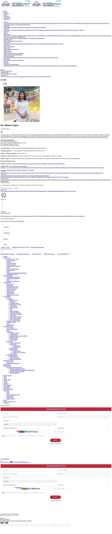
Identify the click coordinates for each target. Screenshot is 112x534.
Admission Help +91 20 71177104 (20, 247)
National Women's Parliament (79, 179)
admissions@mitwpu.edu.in (37, 247)
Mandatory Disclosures (8, 191)
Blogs (5, 400)
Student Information (40, 38)
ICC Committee (30, 170)
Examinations (7, 34)
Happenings (6, 390)
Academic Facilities (8, 43)
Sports (5, 15)
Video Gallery (39, 76)
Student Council (7, 52)
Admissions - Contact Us (78, 30)
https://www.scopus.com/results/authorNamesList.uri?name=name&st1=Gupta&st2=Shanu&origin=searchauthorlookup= (36, 163)
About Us (6, 22)
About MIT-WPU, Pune (9, 23)
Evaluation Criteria (22, 35)
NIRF (66, 23)
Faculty (5, 11)
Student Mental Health (16, 54)
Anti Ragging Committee (20, 170)
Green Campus (26, 24)
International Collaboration (17, 60)
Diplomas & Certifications (39, 27)
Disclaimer (44, 191)
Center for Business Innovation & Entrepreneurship (40, 65)
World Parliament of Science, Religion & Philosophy (46, 179)
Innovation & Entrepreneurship (11, 64)
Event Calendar (7, 41)
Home (5, 83)
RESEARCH (7, 364)
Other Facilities (59, 43)
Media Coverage (47, 76)
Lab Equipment (17, 43)
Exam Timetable (49, 35)
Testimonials (4, 170)
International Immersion (27, 57)
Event (8, 393)
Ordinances (14, 35)
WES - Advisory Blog (9, 37)
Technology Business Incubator (69, 65)
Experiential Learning (9, 56)
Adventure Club (14, 49)
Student (11, 73)
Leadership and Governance (55, 23)
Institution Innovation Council (11, 65)
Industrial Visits (54, 57)
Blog (2, 191)
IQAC (63, 23)
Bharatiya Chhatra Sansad (65, 179)
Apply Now (6, 19)
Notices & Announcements (21, 76)
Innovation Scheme (23, 65)
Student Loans (60, 30)
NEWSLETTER (5, 72)
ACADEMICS (7, 296)
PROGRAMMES (8, 275)
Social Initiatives (85, 23)
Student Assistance (64, 35)
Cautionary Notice (19, 191)
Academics (6, 31)
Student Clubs (7, 48)
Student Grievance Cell (32, 35)
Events (13, 76)
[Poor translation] (6, 523)
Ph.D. (31, 27)
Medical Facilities (43, 43)
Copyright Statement (52, 191)
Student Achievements (9, 46)
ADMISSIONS (7, 282)
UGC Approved (19, 24)
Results (55, 35)
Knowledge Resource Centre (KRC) (30, 43)
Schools (5, 33)
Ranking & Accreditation (74, 23)
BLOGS (3, 69)
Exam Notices (41, 35)
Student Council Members (18, 53)
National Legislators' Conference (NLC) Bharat (12, 179)
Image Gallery (32, 76)
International (7, 59)
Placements (6, 14)
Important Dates (53, 30)
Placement (6, 383)
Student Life (7, 45)
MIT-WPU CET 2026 (34, 30)
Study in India (7, 60)
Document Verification (74, 35)
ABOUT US (7, 258)
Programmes (7, 26)
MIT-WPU (21, 221)
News (10, 76)
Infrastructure (7, 42)
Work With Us (7, 18)
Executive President (33, 23)
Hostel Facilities (68, 30)
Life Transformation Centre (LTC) (42, 57)
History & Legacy (20, 23)
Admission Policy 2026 (22, 30)
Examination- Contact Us (87, 35)
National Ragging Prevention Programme (99, 23)
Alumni (5, 12)
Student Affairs (7, 54)
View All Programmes (62, 254)
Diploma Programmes (49, 254)
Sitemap (39, 191)
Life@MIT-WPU (8, 39)
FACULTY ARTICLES (6, 71)
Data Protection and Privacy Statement (66, 191)
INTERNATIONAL (9, 360)
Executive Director (43, 23)
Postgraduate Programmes (23, 27)
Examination (7, 16)
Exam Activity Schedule (105, 35)
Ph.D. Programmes (31, 175)
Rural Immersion (8, 57)
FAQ (58, 35)
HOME (5, 256)
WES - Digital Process (20, 37)
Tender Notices (33, 191)
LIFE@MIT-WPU (8, 326)
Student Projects (7, 50)
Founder (27, 23)
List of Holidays (31, 38)
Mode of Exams (7, 35)
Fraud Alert (26, 191)
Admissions (6, 28)
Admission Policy (7, 216)
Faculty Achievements (16, 41)
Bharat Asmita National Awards (94, 179)
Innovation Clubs (57, 65)
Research (6, 61)
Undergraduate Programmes (10, 27)
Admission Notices (44, 30)
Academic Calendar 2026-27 (11, 38)
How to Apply (7, 30)
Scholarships (14, 30)
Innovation (6, 63)
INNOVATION (7, 366)
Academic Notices (22, 38)
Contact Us (6, 403)
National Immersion (17, 57)
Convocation (96, 35)
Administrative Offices (9, 24)
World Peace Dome (28, 179)
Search (17, 514)
